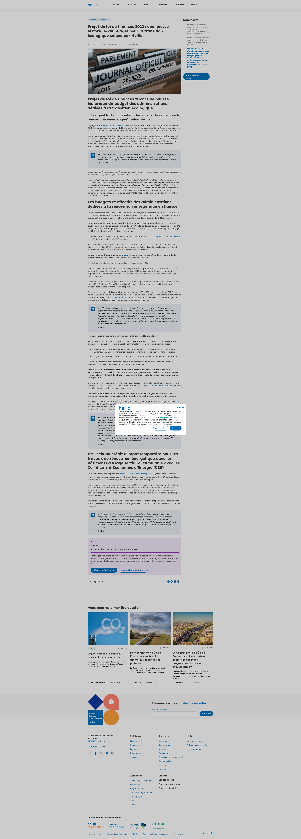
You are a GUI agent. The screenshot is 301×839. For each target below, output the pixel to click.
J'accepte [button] (176, 428)
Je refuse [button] (180, 407)
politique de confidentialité (171, 417)
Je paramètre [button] (160, 428)
